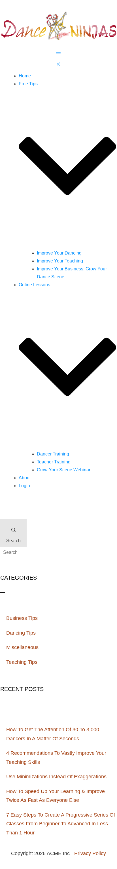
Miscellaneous (22, 647)
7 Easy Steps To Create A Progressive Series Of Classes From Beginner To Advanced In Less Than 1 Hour (60, 824)
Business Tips (22, 618)
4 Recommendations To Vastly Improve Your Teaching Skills (56, 757)
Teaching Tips (21, 662)
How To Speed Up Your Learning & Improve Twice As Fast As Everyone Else (55, 796)
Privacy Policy (90, 853)
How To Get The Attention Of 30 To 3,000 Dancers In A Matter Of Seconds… (52, 734)
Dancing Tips (21, 633)
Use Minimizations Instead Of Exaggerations (56, 776)
